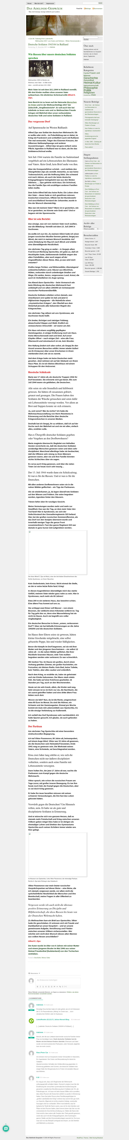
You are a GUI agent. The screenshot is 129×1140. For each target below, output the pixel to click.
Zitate (93, 95)
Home (29, 3)
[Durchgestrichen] (46, 986)
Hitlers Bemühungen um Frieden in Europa (93, 184)
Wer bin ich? (39, 3)
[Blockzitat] (54, 986)
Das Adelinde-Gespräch (44, 8)
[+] (65, 986)
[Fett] (37, 986)
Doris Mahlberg (89, 189)
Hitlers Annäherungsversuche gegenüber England (91, 136)
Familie (86, 73)
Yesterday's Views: (90, 248)
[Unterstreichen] (43, 986)
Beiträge (88, 8)
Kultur (48, 957)
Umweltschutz (87, 95)
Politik (87, 90)
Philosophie (91, 87)
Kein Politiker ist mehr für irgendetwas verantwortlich (92, 176)
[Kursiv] (40, 986)
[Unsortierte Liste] (51, 986)
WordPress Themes (82, 1138)
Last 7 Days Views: (91, 254)
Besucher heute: (90, 245)
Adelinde (52, 47)
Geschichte (37, 957)
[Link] (60, 986)
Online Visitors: (89, 238)
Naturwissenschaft (91, 85)
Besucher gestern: (90, 251)
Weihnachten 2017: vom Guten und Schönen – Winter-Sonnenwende (57, 41)
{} (62, 986)
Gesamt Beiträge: (90, 271)
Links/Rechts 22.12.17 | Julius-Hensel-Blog (52, 1019)
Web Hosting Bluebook (96, 1138)
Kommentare (98, 8)
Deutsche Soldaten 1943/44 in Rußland (48, 44)
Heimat (44, 957)
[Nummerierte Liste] (48, 986)
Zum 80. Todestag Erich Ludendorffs (41, 38)
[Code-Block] (57, 986)
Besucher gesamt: (90, 268)
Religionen (89, 92)
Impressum (50, 3)
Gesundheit (89, 80)
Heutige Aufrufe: (90, 241)
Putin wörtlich (89, 147)
